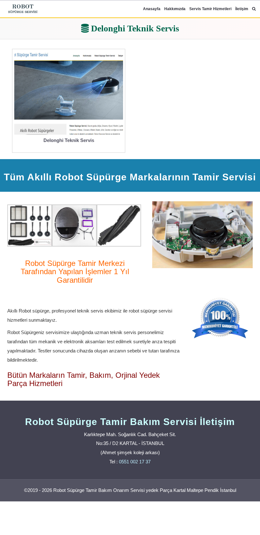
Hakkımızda (174, 9)
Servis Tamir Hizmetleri (210, 9)
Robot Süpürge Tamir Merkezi (75, 263)
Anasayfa (151, 9)
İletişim (241, 9)
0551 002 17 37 (135, 461)
